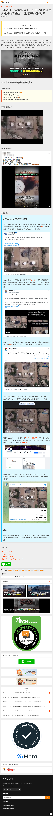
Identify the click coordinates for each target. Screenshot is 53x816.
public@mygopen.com (13, 785)
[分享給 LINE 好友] (6, 564)
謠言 (7, 6)
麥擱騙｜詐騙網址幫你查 (8, 805)
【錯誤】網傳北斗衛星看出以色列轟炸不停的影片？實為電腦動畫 (14, 593)
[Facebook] (4, 789)
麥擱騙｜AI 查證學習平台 (8, 808)
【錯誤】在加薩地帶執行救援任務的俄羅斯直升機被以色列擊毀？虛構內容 (22, 610)
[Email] (19, 789)
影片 (12, 6)
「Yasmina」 (33, 280)
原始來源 (24, 442)
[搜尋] (47, 2)
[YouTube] (7, 789)
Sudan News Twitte (7, 556)
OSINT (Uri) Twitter (7, 552)
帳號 (10, 344)
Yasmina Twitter (6, 554)
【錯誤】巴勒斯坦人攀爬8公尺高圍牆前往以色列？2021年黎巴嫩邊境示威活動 (39, 593)
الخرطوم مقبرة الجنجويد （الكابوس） (12, 559)
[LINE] (13, 789)
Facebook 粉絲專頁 (31, 438)
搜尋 (47, 797)
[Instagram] (10, 789)
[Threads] (16, 789)
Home (2, 6)
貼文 (24, 344)
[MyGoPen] (5, 3)
